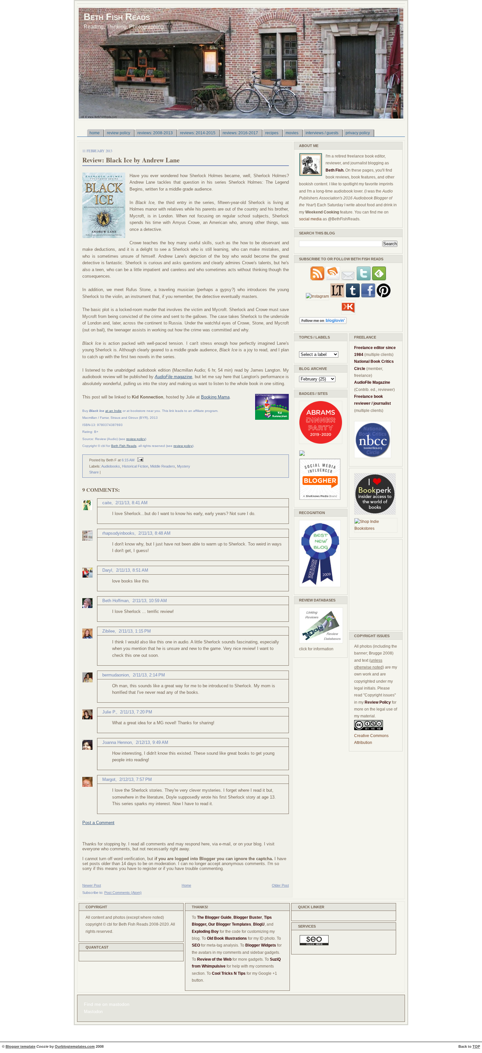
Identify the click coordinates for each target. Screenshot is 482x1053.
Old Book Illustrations (227, 938)
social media (310, 219)
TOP (476, 1046)
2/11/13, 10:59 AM (149, 600)
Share (94, 472)
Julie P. (109, 712)
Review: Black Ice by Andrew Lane (131, 160)
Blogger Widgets (260, 945)
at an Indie (113, 411)
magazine (173, 376)
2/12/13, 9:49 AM (152, 742)
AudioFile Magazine (372, 382)
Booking (209, 397)
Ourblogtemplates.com (75, 1046)
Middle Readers (162, 466)
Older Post (280, 885)
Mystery (183, 466)
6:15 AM (128, 460)
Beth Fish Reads (117, 16)
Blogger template (20, 1046)
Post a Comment (98, 822)
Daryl (107, 570)
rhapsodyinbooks (118, 533)
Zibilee (108, 631)
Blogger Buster (247, 917)
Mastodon (93, 1011)
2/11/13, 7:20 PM (136, 712)
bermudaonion (115, 675)
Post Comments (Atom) (123, 893)
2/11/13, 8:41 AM (131, 502)
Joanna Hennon (117, 742)
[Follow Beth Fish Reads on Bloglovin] (323, 323)
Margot (108, 779)
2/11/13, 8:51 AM (132, 570)
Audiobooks (110, 466)
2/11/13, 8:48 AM (154, 533)
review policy (135, 439)
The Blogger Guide (214, 917)
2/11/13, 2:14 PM (149, 675)
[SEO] (314, 944)
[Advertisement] (373, 584)
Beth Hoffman (115, 600)
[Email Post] (139, 460)
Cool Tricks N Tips (229, 973)
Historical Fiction (135, 466)
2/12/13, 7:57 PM (135, 779)
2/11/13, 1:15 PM (135, 631)
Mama (224, 397)
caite (106, 502)
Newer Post (91, 885)
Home (186, 885)
